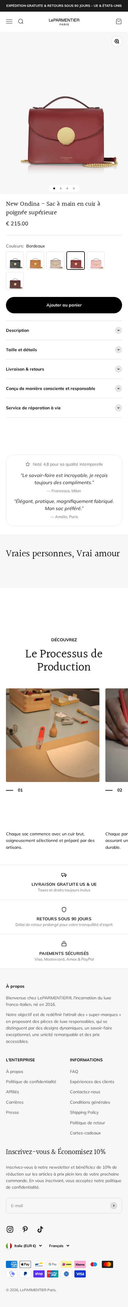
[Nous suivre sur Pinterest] (25, 1229)
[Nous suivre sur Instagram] (10, 1229)
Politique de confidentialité (31, 1081)
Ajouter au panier (64, 305)
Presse (12, 1112)
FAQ (74, 1071)
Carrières (15, 1102)
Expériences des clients (92, 1081)
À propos (14, 1071)
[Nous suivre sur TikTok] (40, 1229)
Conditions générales (90, 1102)
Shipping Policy (84, 1112)
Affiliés (12, 1091)
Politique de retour (87, 1122)
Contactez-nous (85, 1091)
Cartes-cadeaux (85, 1133)
